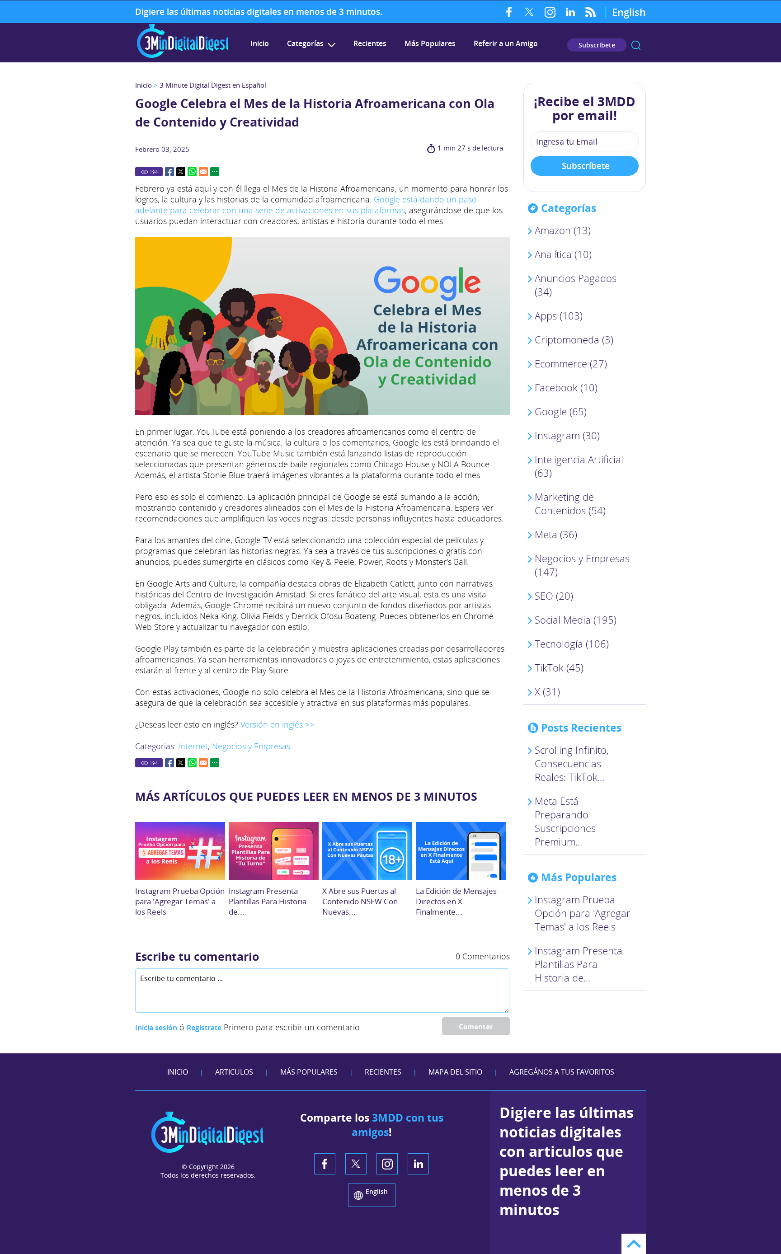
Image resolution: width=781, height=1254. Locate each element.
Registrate (204, 1028)
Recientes (369, 43)
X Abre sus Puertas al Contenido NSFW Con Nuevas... (360, 901)
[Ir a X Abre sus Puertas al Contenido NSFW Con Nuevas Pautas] (367, 851)
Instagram (550, 11)
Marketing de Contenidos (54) (570, 503)
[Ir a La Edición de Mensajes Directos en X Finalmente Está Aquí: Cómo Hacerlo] (461, 851)
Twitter (529, 11)
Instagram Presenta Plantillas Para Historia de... (267, 901)
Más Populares (430, 43)
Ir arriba (633, 1244)
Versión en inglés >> (277, 724)
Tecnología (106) (572, 643)
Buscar (635, 45)
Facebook (509, 11)
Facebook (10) (566, 387)
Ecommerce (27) (571, 363)
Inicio (259, 43)
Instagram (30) (567, 435)
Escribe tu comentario (197, 956)
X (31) (547, 691)
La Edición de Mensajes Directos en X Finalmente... (456, 901)
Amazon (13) (563, 230)
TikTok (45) (559, 667)
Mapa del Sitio (455, 1072)
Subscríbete (597, 45)
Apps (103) (559, 315)
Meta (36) (556, 534)
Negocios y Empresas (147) (582, 564)
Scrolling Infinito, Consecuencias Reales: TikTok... (572, 763)
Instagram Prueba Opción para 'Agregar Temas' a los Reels (180, 901)
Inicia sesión (156, 1028)
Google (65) (561, 411)
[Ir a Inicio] (182, 56)
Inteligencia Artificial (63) (579, 465)
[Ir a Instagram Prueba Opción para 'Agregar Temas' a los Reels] (180, 851)
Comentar (476, 1026)
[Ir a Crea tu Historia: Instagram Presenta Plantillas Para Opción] (274, 851)
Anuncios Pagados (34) (575, 284)
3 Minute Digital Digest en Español (213, 84)
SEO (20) (554, 595)
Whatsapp (192, 171)
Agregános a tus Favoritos (561, 1072)
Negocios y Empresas (251, 746)
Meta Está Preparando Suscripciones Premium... (565, 821)
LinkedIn (570, 11)
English (629, 12)
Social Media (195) (575, 619)
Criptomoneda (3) (574, 339)
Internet (193, 746)
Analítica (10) (563, 254)
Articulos (234, 1072)
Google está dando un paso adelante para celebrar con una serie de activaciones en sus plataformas (306, 205)
